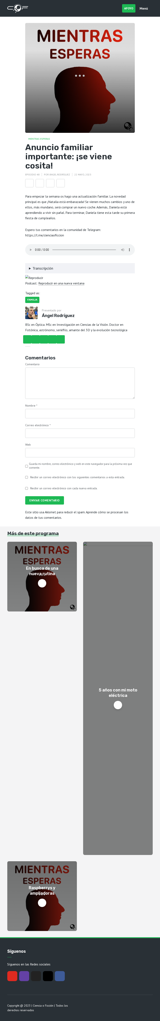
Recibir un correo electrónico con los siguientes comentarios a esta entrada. (77, 477)
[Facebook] (60, 976)
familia (32, 299)
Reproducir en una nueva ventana (61, 283)
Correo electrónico (38, 425)
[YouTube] (12, 976)
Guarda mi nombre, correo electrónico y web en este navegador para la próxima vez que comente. (80, 465)
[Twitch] (24, 976)
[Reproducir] (34, 277)
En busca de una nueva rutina (42, 571)
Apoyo (129, 8)
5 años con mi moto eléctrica (118, 692)
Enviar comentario (44, 500)
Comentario (32, 364)
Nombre (31, 405)
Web (28, 444)
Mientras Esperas (39, 138)
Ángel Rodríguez (59, 174)
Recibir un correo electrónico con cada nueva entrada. (64, 488)
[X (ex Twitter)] (36, 976)
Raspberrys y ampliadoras (42, 890)
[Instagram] (48, 976)
